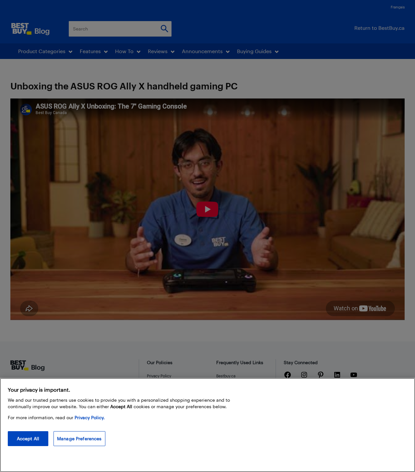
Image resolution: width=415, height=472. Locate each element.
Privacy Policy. (90, 417)
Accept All (28, 438)
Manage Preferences (79, 438)
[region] (207, 425)
